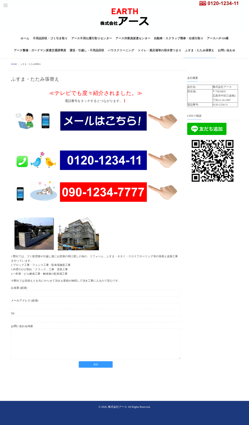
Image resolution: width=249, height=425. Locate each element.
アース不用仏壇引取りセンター (91, 38)
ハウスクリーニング (121, 50)
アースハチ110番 (218, 38)
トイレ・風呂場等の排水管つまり (159, 50)
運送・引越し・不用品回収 (87, 50)
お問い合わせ (226, 50)
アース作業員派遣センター (133, 38)
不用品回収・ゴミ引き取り (50, 38)
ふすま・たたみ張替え (199, 50)
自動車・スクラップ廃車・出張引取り (178, 38)
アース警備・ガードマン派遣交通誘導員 (40, 50)
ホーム (24, 38)
